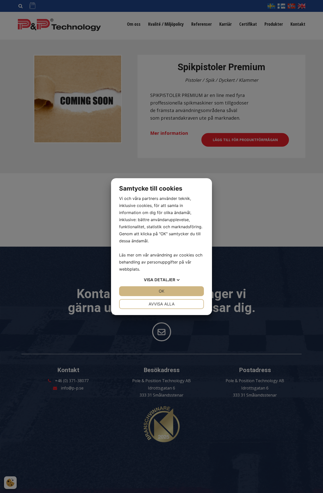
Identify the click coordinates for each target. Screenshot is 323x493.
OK (161, 291)
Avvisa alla (162, 303)
